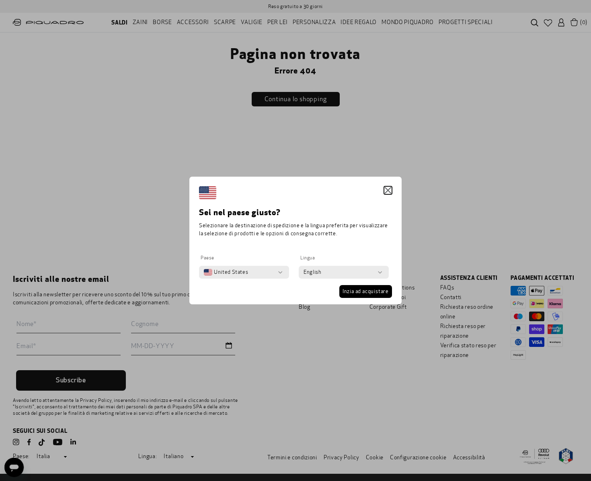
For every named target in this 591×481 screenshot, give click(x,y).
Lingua (307, 258)
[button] (388, 190)
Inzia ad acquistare (366, 291)
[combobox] (226, 272)
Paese (207, 258)
